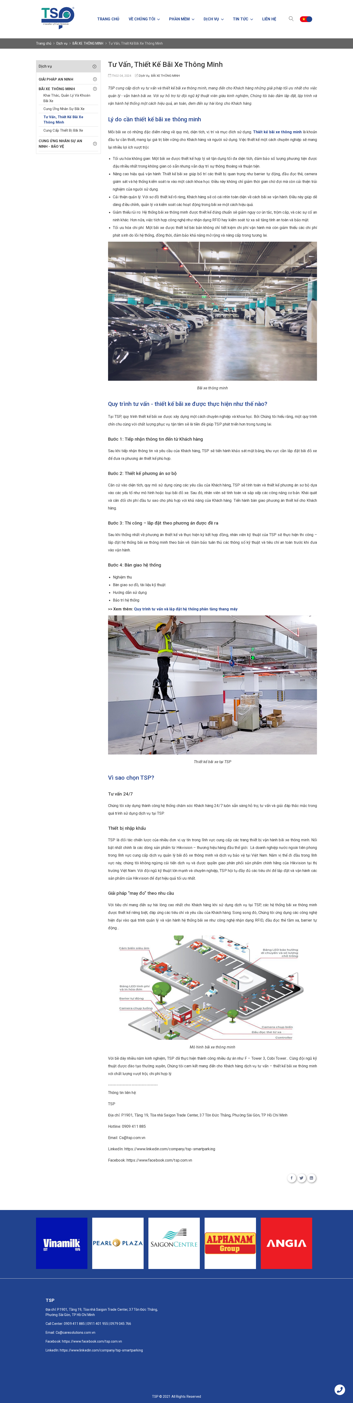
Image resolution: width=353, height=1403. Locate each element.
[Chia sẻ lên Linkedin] (311, 1178)
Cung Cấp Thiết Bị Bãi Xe (63, 130)
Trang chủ (108, 19)
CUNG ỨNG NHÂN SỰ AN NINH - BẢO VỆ (60, 144)
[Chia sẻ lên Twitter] (301, 1178)
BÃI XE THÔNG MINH (88, 43)
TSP (170, 1058)
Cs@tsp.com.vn (132, 1137)
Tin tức (241, 19)
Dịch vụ (61, 43)
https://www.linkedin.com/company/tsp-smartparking (169, 1149)
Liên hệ (269, 19)
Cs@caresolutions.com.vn (75, 1332)
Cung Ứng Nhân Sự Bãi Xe (64, 109)
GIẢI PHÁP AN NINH (56, 79)
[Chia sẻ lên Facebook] (291, 1178)
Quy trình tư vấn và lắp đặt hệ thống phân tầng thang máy (185, 609)
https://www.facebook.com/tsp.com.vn (159, 1160)
